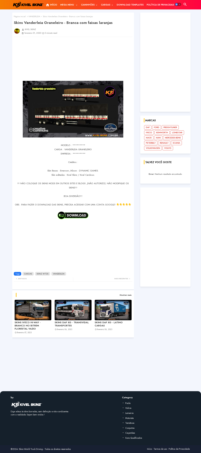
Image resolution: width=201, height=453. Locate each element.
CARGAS (105, 4)
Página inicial (20, 16)
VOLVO (167, 148)
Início (149, 448)
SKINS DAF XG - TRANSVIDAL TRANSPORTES (72, 324)
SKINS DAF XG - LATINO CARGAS (109, 324)
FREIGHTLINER (170, 127)
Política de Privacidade (179, 448)
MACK (149, 137)
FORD (156, 127)
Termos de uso (160, 448)
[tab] (51, 4)
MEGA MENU (67, 4)
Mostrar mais (126, 295)
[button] (178, 4)
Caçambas (130, 432)
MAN (158, 137)
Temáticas (129, 423)
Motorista (129, 418)
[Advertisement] (73, 59)
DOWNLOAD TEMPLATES (130, 4)
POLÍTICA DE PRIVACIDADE (161, 4)
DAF (148, 127)
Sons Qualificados (133, 437)
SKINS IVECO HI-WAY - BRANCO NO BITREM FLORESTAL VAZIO (28, 325)
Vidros (128, 408)
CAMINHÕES (88, 4)
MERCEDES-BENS (173, 137)
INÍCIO (51, 5)
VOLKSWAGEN (153, 148)
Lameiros (129, 413)
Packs (127, 403)
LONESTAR (177, 132)
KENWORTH (162, 132)
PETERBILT (151, 142)
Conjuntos (129, 428)
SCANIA (176, 142)
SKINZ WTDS (43, 273)
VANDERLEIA (34, 16)
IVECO (149, 132)
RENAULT (164, 142)
